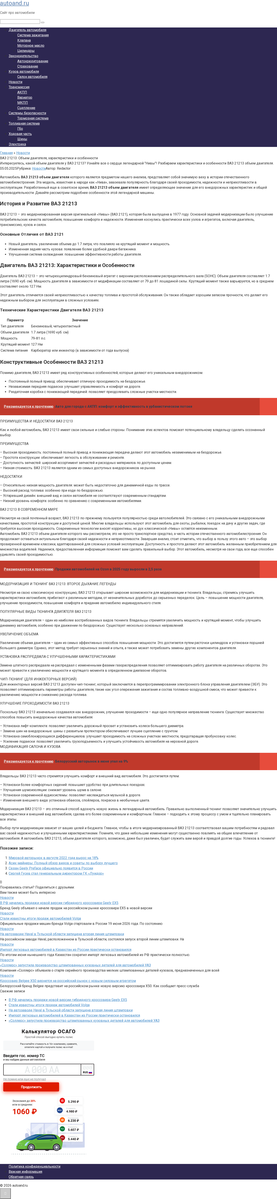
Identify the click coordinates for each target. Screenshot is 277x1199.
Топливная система (24, 123)
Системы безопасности (27, 113)
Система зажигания (33, 35)
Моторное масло (30, 45)
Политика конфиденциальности (34, 1166)
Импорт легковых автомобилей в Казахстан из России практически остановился (65, 950)
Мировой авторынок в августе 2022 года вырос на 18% (53, 858)
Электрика (17, 144)
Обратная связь (21, 1177)
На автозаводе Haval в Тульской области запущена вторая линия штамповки (62, 934)
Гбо (20, 129)
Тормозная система (32, 118)
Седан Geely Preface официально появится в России (51, 868)
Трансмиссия (19, 87)
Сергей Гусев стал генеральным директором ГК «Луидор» (56, 873)
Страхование (27, 66)
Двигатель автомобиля (27, 30)
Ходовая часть (20, 134)
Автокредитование (32, 61)
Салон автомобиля (32, 77)
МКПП (22, 103)
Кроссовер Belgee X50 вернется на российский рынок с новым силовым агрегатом (68, 981)
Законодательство (23, 56)
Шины (22, 139)
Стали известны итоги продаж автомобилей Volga (40, 918)
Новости (15, 82)
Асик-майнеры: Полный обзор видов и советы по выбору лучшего (63, 863)
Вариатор (24, 97)
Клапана (24, 40)
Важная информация (25, 1172)
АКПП (22, 92)
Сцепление (26, 108)
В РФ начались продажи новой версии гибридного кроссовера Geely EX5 (59, 903)
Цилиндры (26, 51)
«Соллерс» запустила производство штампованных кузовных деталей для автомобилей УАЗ (75, 965)
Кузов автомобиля (24, 71)
